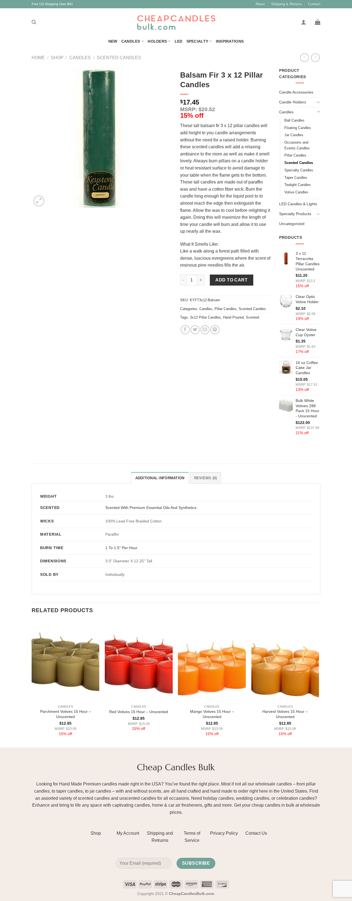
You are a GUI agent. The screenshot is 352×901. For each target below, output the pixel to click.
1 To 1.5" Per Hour (121, 548)
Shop (57, 57)
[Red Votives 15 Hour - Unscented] (139, 661)
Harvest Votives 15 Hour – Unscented (285, 714)
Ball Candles (294, 120)
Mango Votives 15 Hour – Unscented (212, 714)
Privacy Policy (224, 833)
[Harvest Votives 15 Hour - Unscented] (285, 661)
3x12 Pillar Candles (205, 317)
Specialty (197, 41)
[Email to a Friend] (205, 329)
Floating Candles (297, 128)
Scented (252, 317)
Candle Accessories (296, 92)
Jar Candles (293, 135)
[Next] (319, 683)
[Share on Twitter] (195, 329)
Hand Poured (233, 317)
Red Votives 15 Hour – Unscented (138, 712)
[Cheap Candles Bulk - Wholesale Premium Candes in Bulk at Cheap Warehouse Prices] (176, 22)
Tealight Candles (297, 185)
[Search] (34, 22)
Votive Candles (296, 192)
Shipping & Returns (286, 4)
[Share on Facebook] (185, 329)
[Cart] (317, 22)
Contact (314, 4)
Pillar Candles (226, 309)
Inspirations (230, 41)
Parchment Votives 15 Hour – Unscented (65, 714)
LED (179, 41)
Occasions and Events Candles (297, 145)
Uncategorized (291, 223)
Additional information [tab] (160, 478)
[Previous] (32, 683)
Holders (157, 41)
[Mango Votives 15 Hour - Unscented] (212, 661)
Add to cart (231, 280)
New (112, 41)
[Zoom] (39, 201)
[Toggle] (318, 102)
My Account (128, 833)
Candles (130, 41)
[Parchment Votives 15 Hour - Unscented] (66, 661)
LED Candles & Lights (298, 204)
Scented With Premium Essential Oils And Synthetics (150, 507)
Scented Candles (119, 57)
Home (38, 57)
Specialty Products (295, 214)
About (260, 4)
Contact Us (256, 833)
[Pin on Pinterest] (214, 329)
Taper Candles (295, 178)
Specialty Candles (298, 170)
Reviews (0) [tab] (205, 478)
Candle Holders (292, 102)
